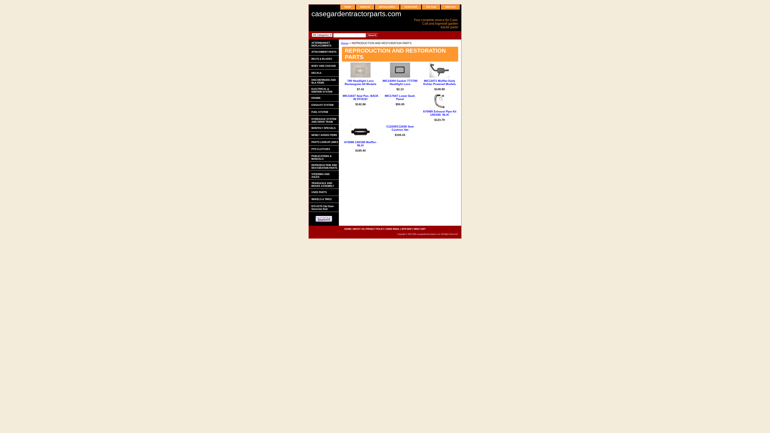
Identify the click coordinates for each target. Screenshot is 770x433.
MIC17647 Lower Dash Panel (400, 97)
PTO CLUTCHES (320, 149)
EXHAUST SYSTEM (322, 105)
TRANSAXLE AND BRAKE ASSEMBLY (322, 184)
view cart (450, 6)
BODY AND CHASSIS (323, 66)
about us (365, 6)
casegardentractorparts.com (356, 14)
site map (431, 6)
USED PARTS (319, 192)
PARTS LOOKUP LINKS (324, 142)
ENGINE (316, 98)
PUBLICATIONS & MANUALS (321, 157)
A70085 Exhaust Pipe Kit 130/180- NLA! (439, 113)
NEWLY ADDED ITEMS (324, 135)
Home (345, 43)
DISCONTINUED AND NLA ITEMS (323, 81)
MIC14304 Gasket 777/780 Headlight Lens (400, 82)
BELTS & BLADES (321, 59)
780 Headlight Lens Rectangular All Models (360, 82)
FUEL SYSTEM (319, 112)
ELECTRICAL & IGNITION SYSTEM (321, 90)
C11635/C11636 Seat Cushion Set (400, 128)
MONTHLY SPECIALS (323, 128)
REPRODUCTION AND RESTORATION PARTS (324, 166)
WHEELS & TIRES (321, 199)
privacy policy (387, 6)
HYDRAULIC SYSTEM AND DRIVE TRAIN (323, 120)
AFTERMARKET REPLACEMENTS (321, 44)
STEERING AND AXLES (320, 175)
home (347, 6)
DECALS (316, 73)
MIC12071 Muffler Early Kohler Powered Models (439, 82)
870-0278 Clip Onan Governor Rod (322, 207)
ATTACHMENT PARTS (323, 52)
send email (410, 6)
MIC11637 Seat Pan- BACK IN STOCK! (360, 97)
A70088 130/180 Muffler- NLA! (360, 144)
